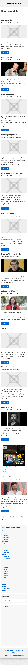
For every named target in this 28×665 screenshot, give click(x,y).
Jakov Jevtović (7, 328)
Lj (20, 409)
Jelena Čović (6, 20)
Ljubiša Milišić (7, 407)
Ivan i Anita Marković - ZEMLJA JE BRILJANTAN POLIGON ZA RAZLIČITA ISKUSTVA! (14, 455)
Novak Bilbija (6, 57)
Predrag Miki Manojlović (11, 254)
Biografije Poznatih (19, 655)
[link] (5, 455)
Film (18, 22)
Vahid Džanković (8, 367)
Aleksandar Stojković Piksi (12, 173)
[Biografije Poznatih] (14, 3)
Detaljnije (5, 52)
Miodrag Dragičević (9, 135)
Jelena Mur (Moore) (9, 291)
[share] (23, 455)
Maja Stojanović (7, 94)
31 (2, 519)
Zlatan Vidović (7, 477)
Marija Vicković (7, 214)
